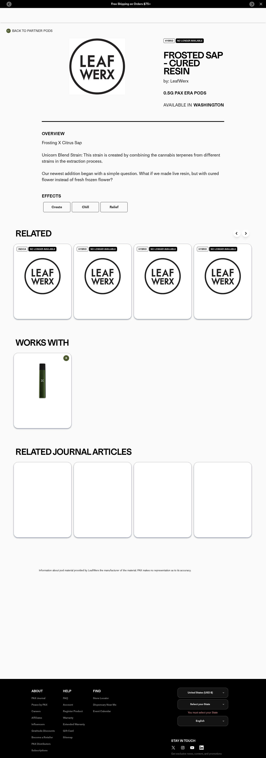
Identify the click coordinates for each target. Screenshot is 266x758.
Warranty (68, 717)
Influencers (38, 724)
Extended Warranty (74, 724)
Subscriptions (39, 750)
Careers (36, 711)
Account (68, 704)
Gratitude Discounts (43, 730)
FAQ (65, 698)
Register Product (73, 711)
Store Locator (101, 698)
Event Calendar (102, 711)
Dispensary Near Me (104, 704)
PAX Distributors (41, 743)
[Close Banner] (261, 4)
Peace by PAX (39, 704)
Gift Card (68, 730)
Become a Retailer (42, 737)
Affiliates (36, 717)
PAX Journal (38, 698)
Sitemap (68, 737)
